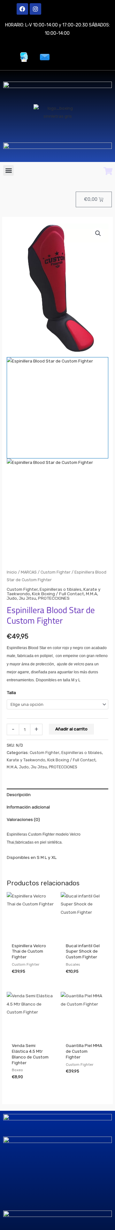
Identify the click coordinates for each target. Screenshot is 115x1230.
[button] (8, 170)
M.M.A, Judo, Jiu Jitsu (27, 767)
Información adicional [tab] (28, 806)
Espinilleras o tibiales (60, 589)
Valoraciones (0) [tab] (23, 819)
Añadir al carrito (71, 728)
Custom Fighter (56, 572)
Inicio (12, 572)
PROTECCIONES (54, 598)
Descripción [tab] (19, 794)
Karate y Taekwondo (26, 760)
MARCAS (29, 572)
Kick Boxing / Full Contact (58, 593)
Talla (11, 692)
